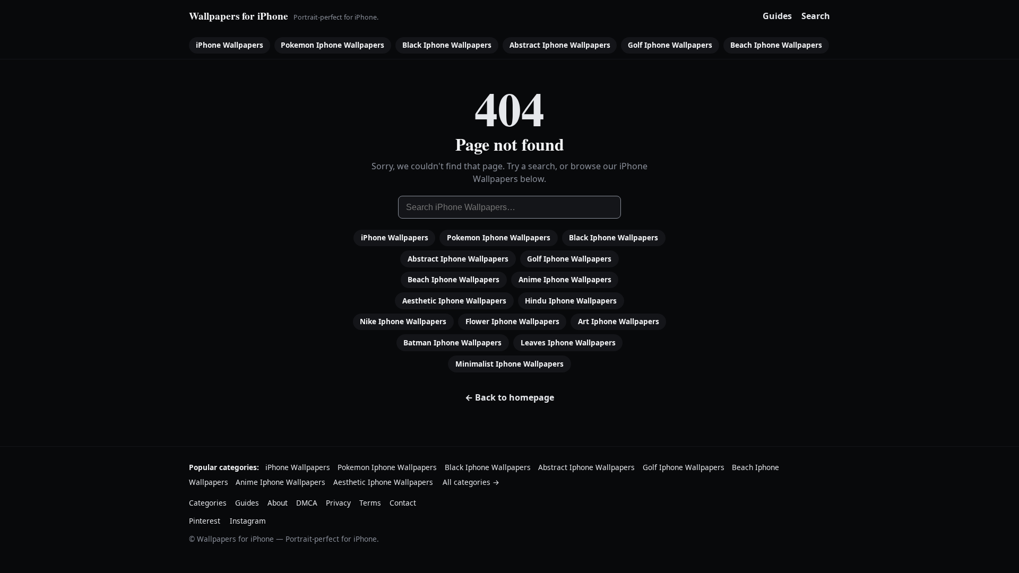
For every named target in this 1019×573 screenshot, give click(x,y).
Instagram (248, 521)
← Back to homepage (509, 397)
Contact (403, 503)
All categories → (471, 482)
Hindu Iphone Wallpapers (571, 301)
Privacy (338, 503)
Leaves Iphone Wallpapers (568, 342)
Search (815, 16)
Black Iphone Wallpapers (446, 45)
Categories (208, 503)
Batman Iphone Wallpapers (452, 342)
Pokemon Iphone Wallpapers (332, 45)
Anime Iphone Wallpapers (565, 279)
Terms (370, 503)
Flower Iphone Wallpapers (512, 321)
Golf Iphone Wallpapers (670, 45)
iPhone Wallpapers (229, 45)
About (277, 503)
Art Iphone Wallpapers (618, 321)
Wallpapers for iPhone (238, 15)
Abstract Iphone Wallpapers (560, 45)
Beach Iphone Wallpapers (776, 45)
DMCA (306, 503)
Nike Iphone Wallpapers (403, 321)
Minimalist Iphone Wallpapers (509, 364)
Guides (777, 16)
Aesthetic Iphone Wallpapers (454, 301)
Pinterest (204, 521)
